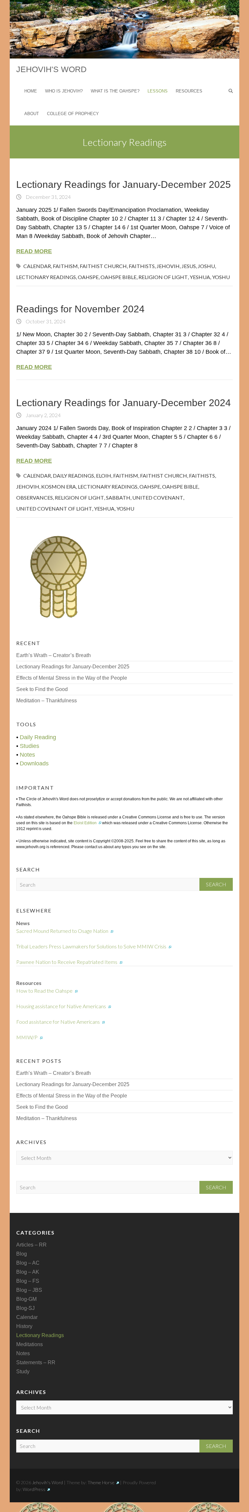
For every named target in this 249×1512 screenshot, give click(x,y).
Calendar (37, 266)
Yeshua (200, 277)
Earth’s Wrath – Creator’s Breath (53, 655)
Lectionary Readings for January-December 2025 (123, 184)
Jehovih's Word (51, 69)
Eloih (103, 475)
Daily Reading (38, 737)
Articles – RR (31, 1244)
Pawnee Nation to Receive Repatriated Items (66, 962)
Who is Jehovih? (64, 91)
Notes (27, 754)
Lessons (158, 91)
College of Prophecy (73, 113)
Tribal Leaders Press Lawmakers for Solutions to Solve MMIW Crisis (91, 946)
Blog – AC (28, 1263)
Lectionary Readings (46, 277)
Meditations (29, 1344)
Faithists (142, 266)
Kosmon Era (58, 486)
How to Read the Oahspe (44, 991)
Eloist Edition (85, 823)
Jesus (189, 266)
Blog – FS (27, 1281)
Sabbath (118, 497)
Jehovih (168, 266)
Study (23, 1371)
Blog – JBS (29, 1290)
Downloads (34, 763)
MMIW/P (27, 1037)
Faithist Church (103, 266)
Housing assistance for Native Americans (61, 1006)
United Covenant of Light (54, 508)
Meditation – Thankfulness (46, 700)
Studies (29, 746)
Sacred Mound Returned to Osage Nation (62, 931)
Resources (189, 91)
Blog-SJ (25, 1308)
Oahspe (88, 277)
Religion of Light (163, 277)
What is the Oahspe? (115, 91)
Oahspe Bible (118, 277)
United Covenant (157, 497)
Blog (21, 1254)
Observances (34, 497)
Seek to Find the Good (42, 689)
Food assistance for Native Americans (58, 1022)
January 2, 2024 (43, 415)
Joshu (206, 266)
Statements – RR (35, 1362)
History (24, 1326)
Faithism (65, 266)
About (31, 113)
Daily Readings (73, 475)
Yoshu (221, 277)
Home (30, 91)
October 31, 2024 (45, 321)
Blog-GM (26, 1299)
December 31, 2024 (48, 197)
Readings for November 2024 (80, 309)
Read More (34, 251)
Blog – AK (27, 1272)
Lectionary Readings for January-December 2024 (123, 402)
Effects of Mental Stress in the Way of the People (71, 678)
